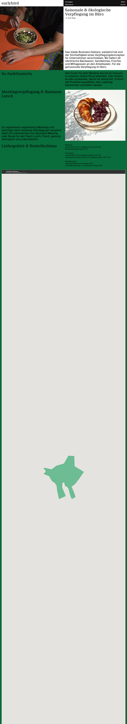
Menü (123, 2)
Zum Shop (72, 18)
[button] (123, 4)
